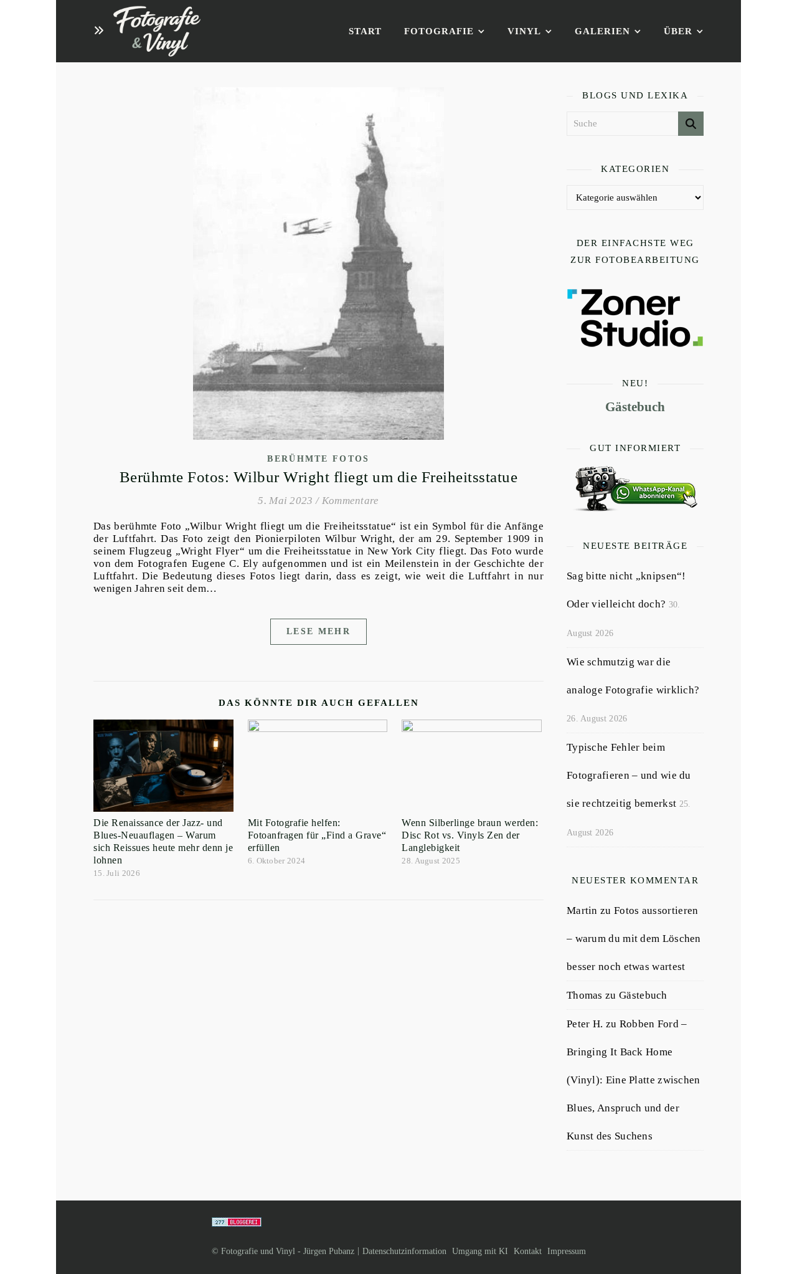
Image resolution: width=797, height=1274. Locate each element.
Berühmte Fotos (318, 458)
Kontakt (528, 1251)
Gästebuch (635, 406)
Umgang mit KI (480, 1251)
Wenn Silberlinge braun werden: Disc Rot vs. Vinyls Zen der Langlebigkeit (470, 835)
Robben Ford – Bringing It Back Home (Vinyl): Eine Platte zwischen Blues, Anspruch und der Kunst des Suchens (633, 1080)
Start (365, 31)
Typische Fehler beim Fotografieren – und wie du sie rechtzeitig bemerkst (629, 775)
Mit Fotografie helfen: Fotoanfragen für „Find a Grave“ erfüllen (317, 835)
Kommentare (350, 500)
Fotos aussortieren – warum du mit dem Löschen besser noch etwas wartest (634, 938)
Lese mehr (318, 631)
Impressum (566, 1251)
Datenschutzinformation (404, 1251)
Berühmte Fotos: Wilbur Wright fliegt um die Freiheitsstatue (319, 476)
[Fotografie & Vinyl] (156, 31)
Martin (582, 910)
